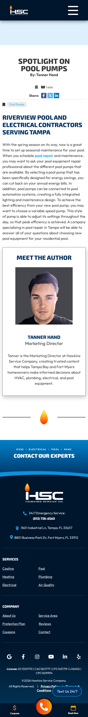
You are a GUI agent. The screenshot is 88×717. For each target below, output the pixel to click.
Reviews (45, 624)
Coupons (8, 632)
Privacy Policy (50, 686)
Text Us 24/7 (67, 691)
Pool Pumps (17, 104)
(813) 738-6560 (44, 518)
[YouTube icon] (51, 657)
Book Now (73, 713)
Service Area (47, 615)
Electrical (9, 585)
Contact (44, 632)
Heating (8, 577)
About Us (9, 615)
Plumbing (45, 577)
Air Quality (46, 585)
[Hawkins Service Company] (19, 9)
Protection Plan (13, 624)
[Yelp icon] (79, 657)
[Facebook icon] (23, 657)
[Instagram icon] (37, 657)
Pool (41, 568)
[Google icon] (9, 657)
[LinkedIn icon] (65, 657)
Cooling (8, 568)
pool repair (44, 155)
